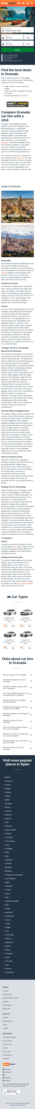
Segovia (8, 946)
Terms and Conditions (10, 1037)
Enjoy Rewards (7, 1055)
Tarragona (9, 954)
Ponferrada (9, 935)
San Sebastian (10, 879)
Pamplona (9, 886)
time (23, 35)
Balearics (8, 815)
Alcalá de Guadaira (12, 901)
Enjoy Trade (6, 1051)
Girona (7, 950)
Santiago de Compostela (14, 875)
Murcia (7, 807)
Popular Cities (7, 994)
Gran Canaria (10, 841)
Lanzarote (9, 837)
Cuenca (8, 920)
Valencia (8, 792)
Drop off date (6, 42)
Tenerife (8, 833)
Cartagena (9, 848)
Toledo (7, 924)
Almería (8, 890)
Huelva (7, 894)
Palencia (8, 939)
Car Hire (5, 1017)
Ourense (8, 969)
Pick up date (5, 35)
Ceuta (7, 957)
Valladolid (8, 860)
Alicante (8, 785)
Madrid (7, 777)
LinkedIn (7, 1080)
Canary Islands (10, 830)
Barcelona (9, 781)
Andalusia (4, 142)
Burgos (7, 927)
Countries (6, 991)
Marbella (8, 871)
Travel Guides (7, 1005)
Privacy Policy (7, 1041)
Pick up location (6, 28)
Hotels (5, 1025)
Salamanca (9, 942)
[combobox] (18, 30)
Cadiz (7, 852)
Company (6, 1058)
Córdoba (8, 864)
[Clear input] (31, 30)
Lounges (5, 1028)
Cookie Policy (7, 1044)
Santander (9, 912)
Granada (8, 811)
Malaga (7, 788)
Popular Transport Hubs (10, 998)
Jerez (7, 845)
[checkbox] (2, 55)
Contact (5, 1048)
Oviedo (7, 909)
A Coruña (8, 961)
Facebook (7, 1072)
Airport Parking (7, 1021)
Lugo (7, 965)
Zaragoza (8, 803)
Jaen (14, 547)
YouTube (8, 1069)
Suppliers (6, 1001)
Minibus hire (6, 1008)
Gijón (7, 905)
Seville (7, 796)
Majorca (8, 818)
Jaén (7, 897)
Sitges (7, 882)
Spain (3, 273)
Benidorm (8, 867)
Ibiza (7, 822)
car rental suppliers (25, 583)
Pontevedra (9, 972)
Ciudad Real (9, 916)
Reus (7, 856)
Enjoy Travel (21, 158)
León (7, 931)
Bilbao (7, 800)
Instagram (7, 1078)
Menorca (8, 826)
